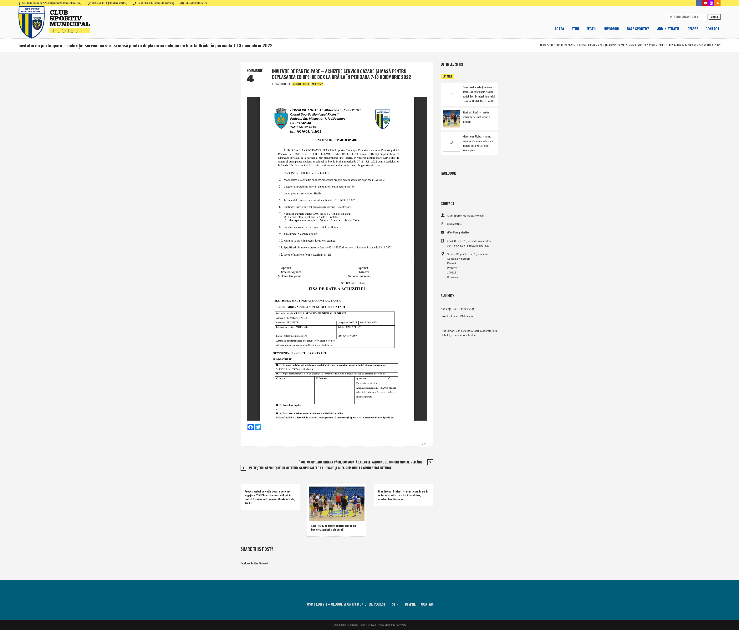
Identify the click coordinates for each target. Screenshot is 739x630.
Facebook (245, 563)
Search (715, 16)
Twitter (254, 563)
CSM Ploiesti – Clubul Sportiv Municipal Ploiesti (346, 604)
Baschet (316, 512)
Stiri (396, 604)
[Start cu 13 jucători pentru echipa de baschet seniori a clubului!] (336, 503)
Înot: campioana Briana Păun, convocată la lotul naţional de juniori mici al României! (361, 462)
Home (543, 45)
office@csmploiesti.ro (196, 3)
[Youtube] (705, 3)
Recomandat (349, 512)
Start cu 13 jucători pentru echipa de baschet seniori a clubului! (333, 527)
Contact (428, 604)
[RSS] (717, 3)
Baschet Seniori (332, 512)
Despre (410, 604)
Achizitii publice (557, 45)
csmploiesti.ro (454, 224)
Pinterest (263, 563)
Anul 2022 (317, 84)
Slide (314, 517)
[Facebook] (699, 3)
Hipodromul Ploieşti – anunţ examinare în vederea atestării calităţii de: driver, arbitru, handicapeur (403, 495)
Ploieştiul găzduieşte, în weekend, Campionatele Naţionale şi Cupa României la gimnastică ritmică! (320, 468)
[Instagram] (711, 3)
